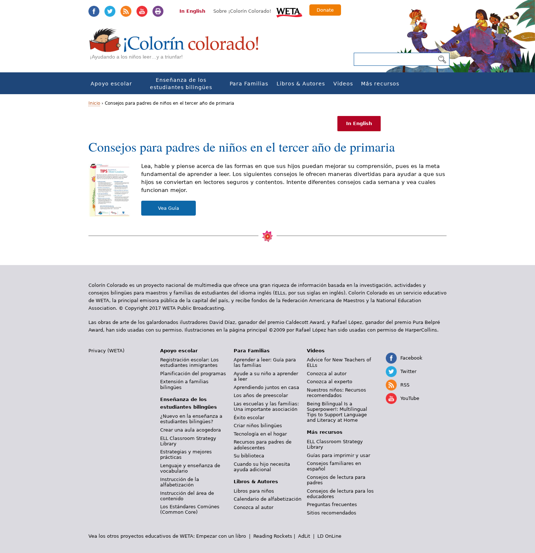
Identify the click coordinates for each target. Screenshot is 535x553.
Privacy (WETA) (106, 350)
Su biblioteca (249, 455)
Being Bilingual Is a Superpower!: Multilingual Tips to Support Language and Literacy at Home (337, 412)
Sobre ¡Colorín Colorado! (242, 11)
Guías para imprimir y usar (338, 455)
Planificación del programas (193, 373)
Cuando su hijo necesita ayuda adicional (262, 466)
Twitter (109, 11)
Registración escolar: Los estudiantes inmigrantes (189, 362)
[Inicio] (178, 47)
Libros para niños (254, 491)
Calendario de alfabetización (267, 499)
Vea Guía (168, 208)
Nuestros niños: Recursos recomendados (336, 392)
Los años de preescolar (261, 395)
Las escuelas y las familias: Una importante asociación (266, 406)
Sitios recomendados (331, 513)
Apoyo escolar (111, 84)
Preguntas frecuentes (332, 504)
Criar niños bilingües (258, 425)
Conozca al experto (329, 381)
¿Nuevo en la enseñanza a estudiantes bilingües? (191, 418)
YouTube (141, 11)
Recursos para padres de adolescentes (263, 444)
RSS (125, 11)
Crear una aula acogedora (190, 430)
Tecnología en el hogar (260, 434)
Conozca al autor (253, 507)
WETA (289, 11)
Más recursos (380, 84)
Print (157, 11)
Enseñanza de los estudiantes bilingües (181, 83)
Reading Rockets (272, 536)
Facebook (93, 11)
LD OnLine (329, 536)
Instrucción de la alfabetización (179, 482)
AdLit (304, 536)
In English (192, 11)
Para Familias (249, 84)
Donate (325, 10)
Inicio (94, 103)
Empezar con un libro (221, 536)
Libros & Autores (301, 84)
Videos (343, 84)
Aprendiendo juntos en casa (266, 387)
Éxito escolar (249, 417)
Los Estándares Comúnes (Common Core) (189, 509)
